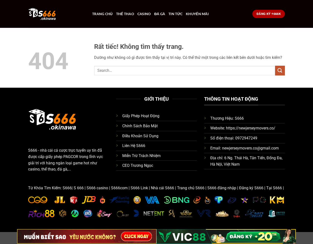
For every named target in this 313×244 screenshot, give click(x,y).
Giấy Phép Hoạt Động (140, 116)
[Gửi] (280, 70)
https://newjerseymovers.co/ (250, 128)
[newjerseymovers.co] (56, 14)
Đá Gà (159, 14)
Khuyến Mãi (197, 14)
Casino (144, 14)
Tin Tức (175, 14)
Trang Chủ (102, 14)
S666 (32, 150)
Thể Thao (125, 14)
